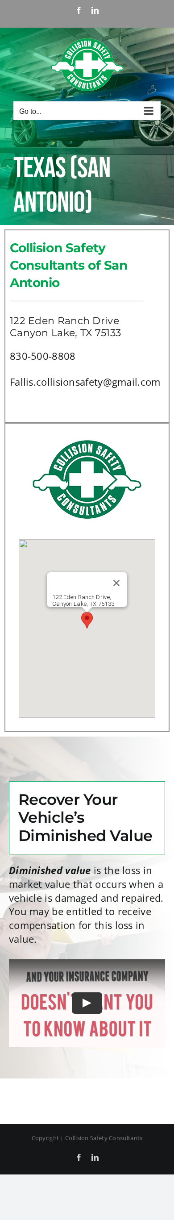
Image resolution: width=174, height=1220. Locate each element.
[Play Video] (87, 1003)
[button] (87, 620)
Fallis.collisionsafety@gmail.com (85, 381)
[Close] (116, 583)
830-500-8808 (43, 355)
